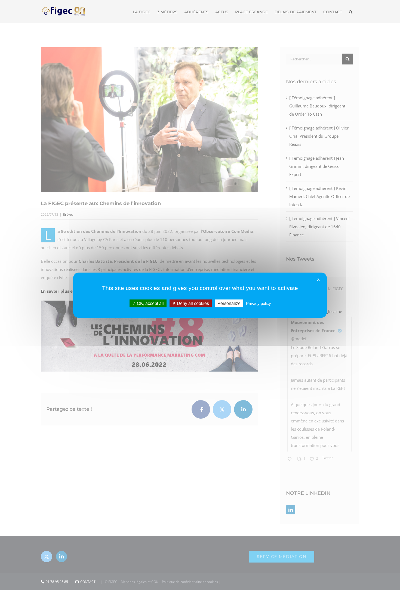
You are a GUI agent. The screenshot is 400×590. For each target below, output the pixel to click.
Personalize (229, 303)
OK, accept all (150, 303)
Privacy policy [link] (258, 303)
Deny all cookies (192, 303)
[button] (350, 11)
